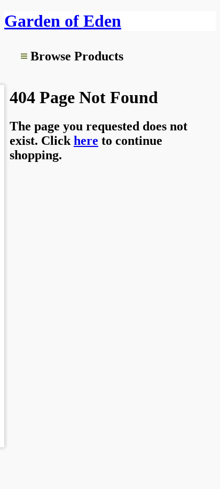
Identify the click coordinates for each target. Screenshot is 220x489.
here (86, 141)
